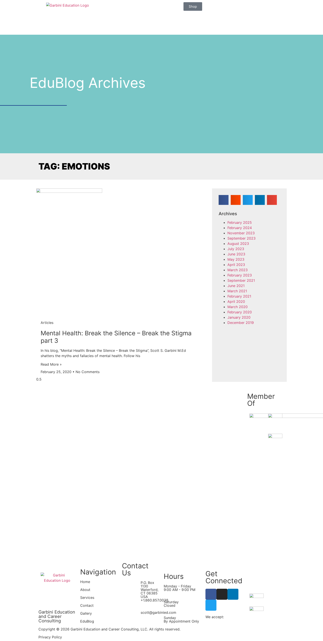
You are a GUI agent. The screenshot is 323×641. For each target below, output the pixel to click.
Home (85, 582)
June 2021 (236, 285)
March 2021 (237, 291)
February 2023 (239, 275)
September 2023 (241, 238)
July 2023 (235, 249)
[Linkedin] (232, 594)
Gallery (86, 613)
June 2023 (236, 254)
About (85, 589)
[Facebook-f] (210, 594)
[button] (224, 200)
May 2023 (235, 259)
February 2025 (239, 222)
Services (87, 597)
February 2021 (239, 296)
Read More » (51, 364)
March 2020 (237, 307)
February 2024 (239, 228)
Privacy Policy (50, 637)
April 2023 (236, 264)
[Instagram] (221, 594)
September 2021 (241, 280)
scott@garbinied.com (158, 612)
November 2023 (241, 233)
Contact (87, 605)
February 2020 (239, 312)
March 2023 (237, 270)
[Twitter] (210, 605)
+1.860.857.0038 (154, 600)
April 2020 (236, 301)
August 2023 (238, 243)
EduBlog (87, 621)
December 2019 (240, 322)
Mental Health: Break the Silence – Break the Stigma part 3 (116, 336)
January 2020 (238, 317)
